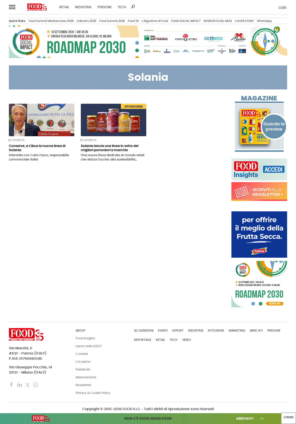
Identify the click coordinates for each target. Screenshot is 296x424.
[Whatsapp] (35, 384)
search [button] (132, 6)
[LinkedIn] (20, 384)
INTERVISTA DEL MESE (218, 21)
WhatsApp (264, 21)
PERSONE (105, 7)
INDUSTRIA (83, 7)
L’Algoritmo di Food (155, 21)
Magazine (259, 98)
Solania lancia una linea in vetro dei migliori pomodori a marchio (109, 148)
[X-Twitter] (28, 384)
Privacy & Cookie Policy (93, 393)
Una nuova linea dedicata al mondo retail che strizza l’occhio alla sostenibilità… (112, 157)
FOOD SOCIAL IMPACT (186, 21)
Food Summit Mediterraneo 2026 (51, 21)
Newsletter (83, 385)
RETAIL (64, 7)
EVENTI (163, 330)
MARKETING (237, 330)
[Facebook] (12, 384)
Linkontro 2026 (86, 21)
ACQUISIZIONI (143, 330)
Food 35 (133, 21)
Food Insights (85, 338)
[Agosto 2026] (259, 126)
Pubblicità (83, 369)
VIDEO (186, 340)
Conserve (17, 140)
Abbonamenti (86, 377)
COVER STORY (244, 21)
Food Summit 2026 (112, 21)
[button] (12, 7)
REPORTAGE (142, 340)
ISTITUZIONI (216, 330)
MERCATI (256, 330)
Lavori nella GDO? (89, 346)
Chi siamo (83, 361)
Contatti (82, 354)
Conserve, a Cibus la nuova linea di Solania (37, 148)
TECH (122, 7)
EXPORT (178, 330)
